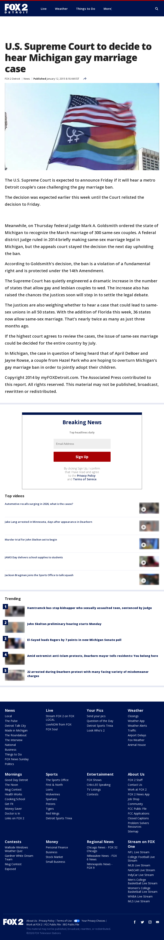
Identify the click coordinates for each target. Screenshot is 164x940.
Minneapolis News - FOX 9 (99, 866)
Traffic (132, 730)
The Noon (11, 785)
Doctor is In (12, 813)
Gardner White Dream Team (19, 857)
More (107, 9)
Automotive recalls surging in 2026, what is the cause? (39, 504)
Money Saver (13, 809)
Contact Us (135, 785)
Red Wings (52, 813)
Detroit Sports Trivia (100, 725)
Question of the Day (100, 721)
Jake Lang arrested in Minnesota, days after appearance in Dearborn (48, 522)
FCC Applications (138, 813)
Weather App (136, 721)
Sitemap (133, 831)
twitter (142, 922)
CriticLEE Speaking (98, 785)
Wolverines (53, 794)
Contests (92, 794)
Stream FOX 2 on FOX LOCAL (60, 718)
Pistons (50, 804)
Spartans (51, 799)
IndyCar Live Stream (141, 875)
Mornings (13, 774)
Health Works (13, 794)
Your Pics (95, 710)
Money (52, 841)
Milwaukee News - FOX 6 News (102, 857)
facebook (135, 922)
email (157, 922)
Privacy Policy (86, 475)
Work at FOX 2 (137, 789)
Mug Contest (13, 789)
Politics (9, 764)
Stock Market (54, 857)
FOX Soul (52, 729)
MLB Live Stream (139, 865)
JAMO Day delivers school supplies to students (34, 557)
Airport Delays (137, 735)
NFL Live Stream (138, 852)
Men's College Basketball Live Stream (142, 881)
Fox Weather (136, 740)
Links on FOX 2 (14, 818)
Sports (52, 774)
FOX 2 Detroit (12, 78)
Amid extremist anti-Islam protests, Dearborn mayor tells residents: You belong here (92, 656)
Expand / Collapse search (156, 9)
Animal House (137, 745)
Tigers (50, 809)
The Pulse (11, 721)
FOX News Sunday (17, 759)
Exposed (10, 869)
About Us (136, 774)
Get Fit (9, 804)
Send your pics (96, 716)
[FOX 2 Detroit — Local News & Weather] (18, 8)
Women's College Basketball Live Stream (142, 890)
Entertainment (100, 774)
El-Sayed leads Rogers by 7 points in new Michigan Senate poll (74, 640)
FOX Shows (94, 780)
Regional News (100, 841)
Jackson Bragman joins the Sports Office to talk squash (39, 575)
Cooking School (15, 799)
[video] (149, 508)
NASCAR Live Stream (141, 870)
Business (10, 749)
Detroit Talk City (15, 725)
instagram (150, 922)
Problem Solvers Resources (138, 824)
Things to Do (13, 754)
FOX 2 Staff (135, 780)
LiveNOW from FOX (58, 724)
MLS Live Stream (139, 901)
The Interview (13, 740)
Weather (135, 710)
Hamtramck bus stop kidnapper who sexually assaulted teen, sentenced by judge (89, 608)
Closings (133, 716)
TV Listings (94, 789)
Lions (49, 789)
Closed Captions (138, 818)
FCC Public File (137, 809)
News (27, 78)
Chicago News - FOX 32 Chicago (102, 849)
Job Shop (133, 799)
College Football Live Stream (141, 858)
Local (8, 716)
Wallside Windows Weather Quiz (16, 849)
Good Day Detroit (16, 780)
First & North (54, 785)
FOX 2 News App (139, 794)
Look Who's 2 (96, 730)
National (10, 745)
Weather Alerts (137, 725)
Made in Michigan (16, 730)
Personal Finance (57, 847)
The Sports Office (57, 780)
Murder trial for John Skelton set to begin (31, 539)
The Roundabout (16, 735)
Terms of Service (84, 479)
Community (135, 804)
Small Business (55, 862)
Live (49, 710)
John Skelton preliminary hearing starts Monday (64, 624)
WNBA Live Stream (140, 896)
